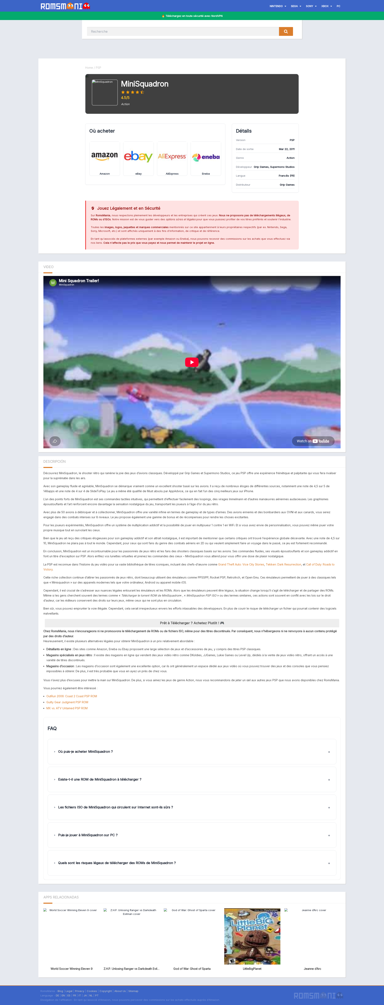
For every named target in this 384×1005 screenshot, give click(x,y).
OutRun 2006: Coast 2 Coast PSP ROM (71, 696)
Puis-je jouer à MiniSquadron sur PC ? (88, 835)
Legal (69, 991)
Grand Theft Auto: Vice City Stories (241, 564)
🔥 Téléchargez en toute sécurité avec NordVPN (192, 15)
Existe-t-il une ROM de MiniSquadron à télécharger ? (99, 779)
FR (74, 995)
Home (89, 67)
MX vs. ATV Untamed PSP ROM (67, 708)
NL (91, 995)
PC (338, 6)
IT (80, 995)
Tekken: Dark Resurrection (283, 564)
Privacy (79, 991)
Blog (60, 991)
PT (97, 995)
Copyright (106, 991)
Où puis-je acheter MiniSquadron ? (85, 751)
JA (85, 995)
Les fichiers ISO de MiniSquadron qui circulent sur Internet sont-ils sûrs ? (115, 807)
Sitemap (133, 991)
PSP (98, 67)
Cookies (92, 991)
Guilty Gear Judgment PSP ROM (67, 702)
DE (57, 995)
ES (68, 995)
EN (63, 995)
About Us (120, 991)
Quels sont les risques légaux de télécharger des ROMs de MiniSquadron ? (117, 863)
